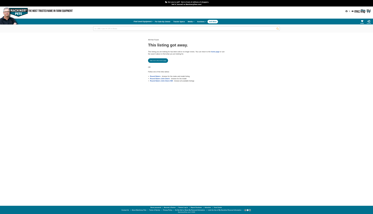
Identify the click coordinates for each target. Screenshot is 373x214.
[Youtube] (250, 210)
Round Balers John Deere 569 (161, 81)
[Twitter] (248, 210)
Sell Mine (213, 22)
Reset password (155, 207)
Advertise (208, 207)
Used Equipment (145, 21)
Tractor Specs (179, 22)
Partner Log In (183, 207)
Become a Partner (170, 207)
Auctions (201, 22)
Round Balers (155, 76)
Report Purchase (196, 207)
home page (215, 52)
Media (190, 22)
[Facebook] (245, 210)
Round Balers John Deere (160, 78)
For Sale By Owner (162, 22)
